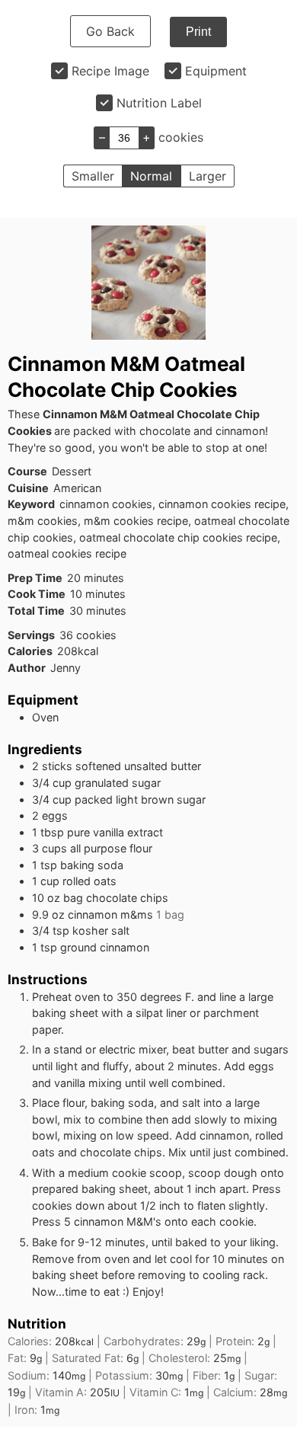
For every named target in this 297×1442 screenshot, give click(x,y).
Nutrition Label (159, 102)
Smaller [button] (93, 176)
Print (198, 31)
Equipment (216, 70)
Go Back (110, 31)
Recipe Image (110, 70)
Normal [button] (151, 176)
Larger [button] (207, 176)
